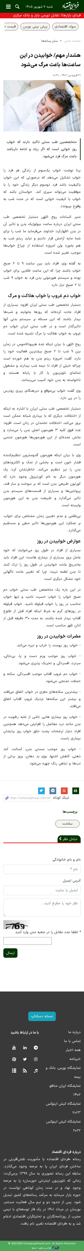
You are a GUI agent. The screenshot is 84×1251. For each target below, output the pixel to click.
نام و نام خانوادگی (66, 859)
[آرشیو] (14, 1071)
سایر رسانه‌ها (49, 41)
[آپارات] (14, 1060)
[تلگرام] (36, 1048)
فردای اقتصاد (42, 6)
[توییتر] (25, 1060)
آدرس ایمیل (72, 880)
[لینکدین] (25, 1048)
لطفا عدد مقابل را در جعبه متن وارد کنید (48, 932)
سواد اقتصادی (65, 26)
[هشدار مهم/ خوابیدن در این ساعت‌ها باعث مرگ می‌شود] (42, 106)
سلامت (67, 823)
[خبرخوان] (25, 1071)
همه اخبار (73, 1050)
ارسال (10, 953)
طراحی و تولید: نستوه (41, 1248)
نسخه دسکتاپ (42, 1016)
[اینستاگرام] (36, 1060)
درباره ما (74, 1032)
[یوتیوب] (14, 1048)
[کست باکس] (36, 1071)
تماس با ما (72, 1041)
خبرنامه (75, 1059)
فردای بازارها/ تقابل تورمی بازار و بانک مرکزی (47, 15)
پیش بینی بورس (35, 26)
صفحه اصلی (72, 41)
